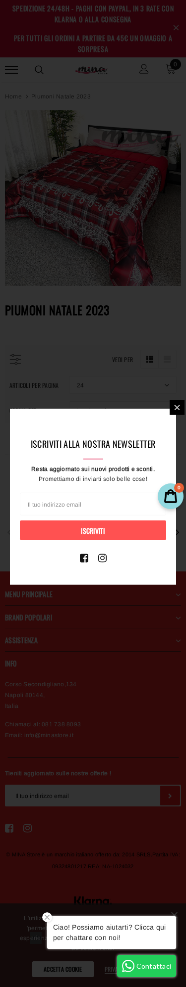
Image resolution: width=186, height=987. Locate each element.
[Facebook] (84, 558)
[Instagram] (102, 558)
